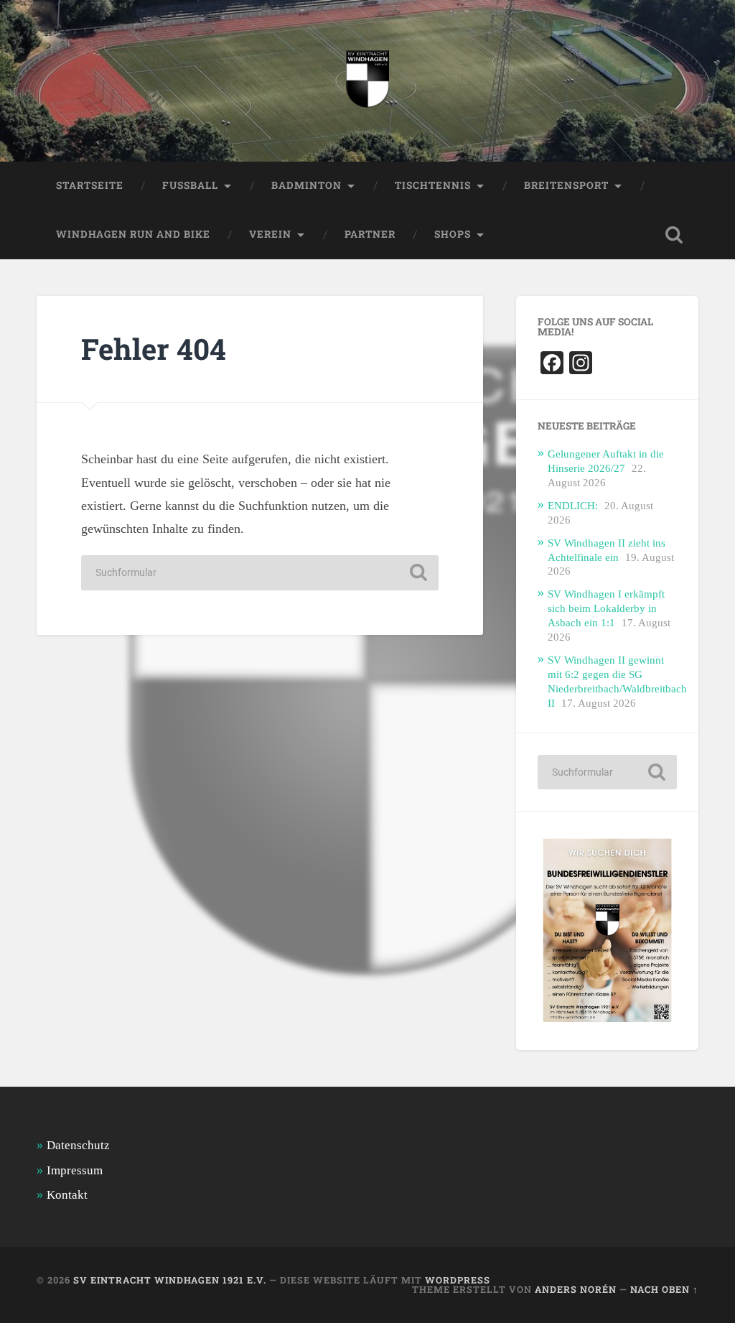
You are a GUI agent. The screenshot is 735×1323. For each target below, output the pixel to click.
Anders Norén (576, 1289)
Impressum (75, 1170)
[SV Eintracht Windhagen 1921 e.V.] (367, 80)
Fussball (190, 185)
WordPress (457, 1280)
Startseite (89, 185)
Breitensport (566, 185)
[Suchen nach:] (260, 572)
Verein (270, 234)
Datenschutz (78, 1145)
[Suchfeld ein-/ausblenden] (674, 234)
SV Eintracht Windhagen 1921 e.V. (169, 1280)
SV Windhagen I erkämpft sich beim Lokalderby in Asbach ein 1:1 (606, 608)
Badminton (306, 185)
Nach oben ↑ (664, 1289)
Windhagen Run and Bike (133, 234)
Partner (370, 234)
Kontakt (67, 1195)
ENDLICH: (573, 505)
